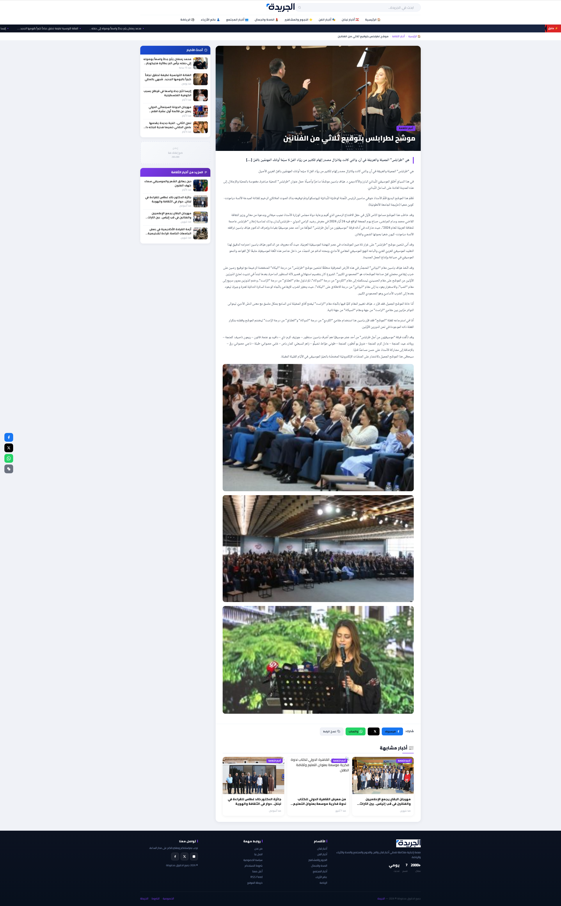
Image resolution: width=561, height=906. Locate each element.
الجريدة (381, 898)
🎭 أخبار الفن (327, 19)
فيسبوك (390, 731)
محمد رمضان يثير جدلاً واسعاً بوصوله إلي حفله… (151, 28)
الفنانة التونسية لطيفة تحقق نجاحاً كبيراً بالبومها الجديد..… (83, 28)
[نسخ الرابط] (8, 468)
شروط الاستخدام (254, 865)
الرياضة (323, 882)
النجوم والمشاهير (318, 859)
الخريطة (144, 898)
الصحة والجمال (319, 865)
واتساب (353, 731)
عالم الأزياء (321, 877)
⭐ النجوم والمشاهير (298, 19)
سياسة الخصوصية (253, 859)
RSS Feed (256, 877)
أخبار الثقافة (398, 36)
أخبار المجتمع (320, 871)
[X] (184, 856)
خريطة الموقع (255, 882)
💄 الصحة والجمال (267, 19)
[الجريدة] (280, 7)
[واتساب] (8, 458)
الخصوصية (168, 898)
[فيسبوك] (8, 437)
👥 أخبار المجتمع (237, 19)
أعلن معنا (257, 871)
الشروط (156, 898)
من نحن (258, 848)
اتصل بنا (258, 854)
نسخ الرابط (329, 731)
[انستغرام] (194, 856)
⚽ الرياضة (187, 19)
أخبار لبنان (322, 848)
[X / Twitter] (8, 447)
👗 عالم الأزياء (210, 19)
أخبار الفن (322, 854)
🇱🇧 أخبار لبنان (350, 19)
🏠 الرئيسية (373, 19)
